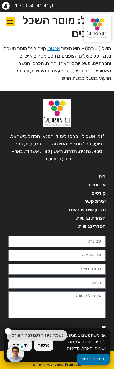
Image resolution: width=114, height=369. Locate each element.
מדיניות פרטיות (93, 359)
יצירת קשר (95, 201)
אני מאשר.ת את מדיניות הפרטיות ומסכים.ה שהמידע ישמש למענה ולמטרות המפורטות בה (54, 327)
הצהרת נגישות (91, 218)
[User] (6, 6)
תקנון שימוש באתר (87, 210)
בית (102, 176)
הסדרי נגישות (92, 226)
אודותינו (97, 185)
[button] (10, 21)
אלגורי (53, 48)
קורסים (99, 193)
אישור (43, 345)
